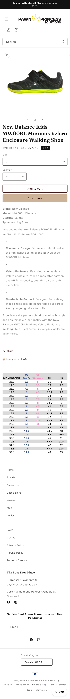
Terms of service (58, 684)
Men (9, 507)
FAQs (10, 529)
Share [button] (9, 351)
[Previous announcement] (6, 4)
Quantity (7, 170)
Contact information (37, 690)
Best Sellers (14, 492)
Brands (11, 477)
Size (5, 155)
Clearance (13, 485)
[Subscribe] (59, 627)
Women (11, 500)
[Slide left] (27, 120)
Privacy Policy (15, 545)
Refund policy (22, 684)
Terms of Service (17, 560)
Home (10, 469)
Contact (11, 537)
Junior (10, 515)
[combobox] (35, 42)
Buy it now (35, 198)
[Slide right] (42, 120)
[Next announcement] (63, 4)
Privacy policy (39, 684)
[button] (7, 19)
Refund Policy (15, 552)
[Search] (63, 41)
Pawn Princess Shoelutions (33, 680)
